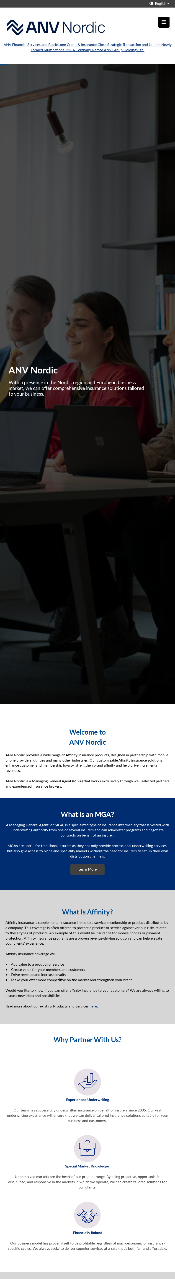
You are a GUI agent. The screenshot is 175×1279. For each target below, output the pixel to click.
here (93, 1006)
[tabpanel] (87, 384)
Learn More (87, 869)
